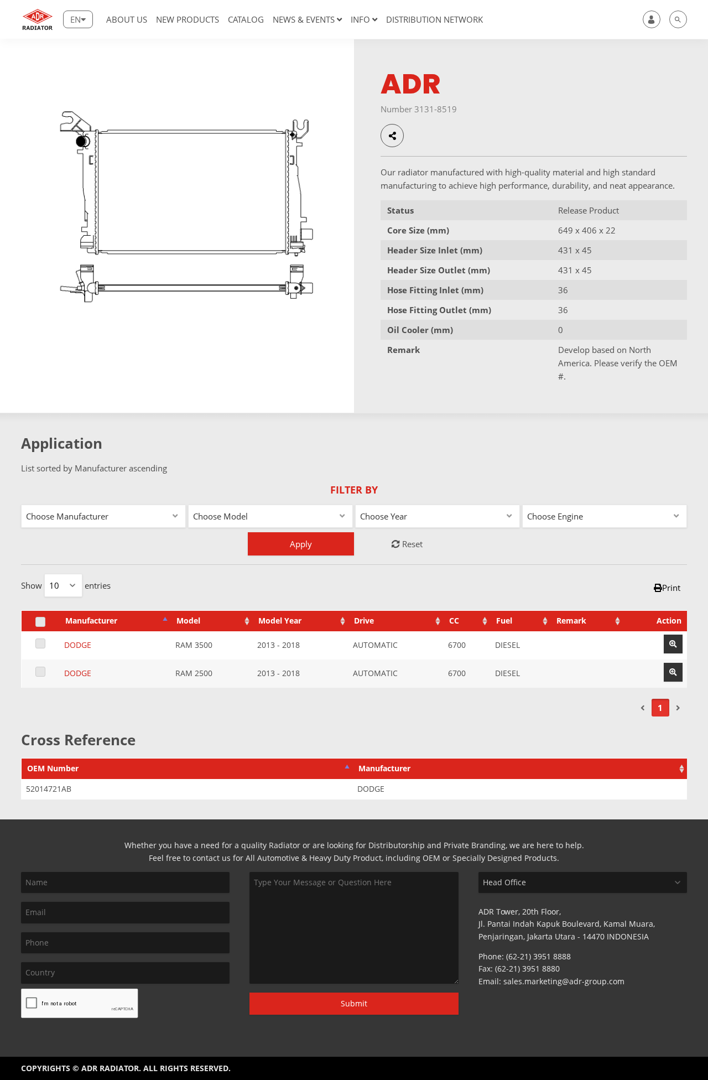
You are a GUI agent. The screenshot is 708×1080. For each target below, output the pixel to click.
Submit (354, 1003)
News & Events (304, 19)
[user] (651, 19)
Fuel (504, 621)
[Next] (678, 707)
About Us (126, 19)
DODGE (77, 645)
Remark (571, 621)
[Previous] (643, 707)
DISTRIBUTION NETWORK (434, 19)
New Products (187, 19)
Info (360, 19)
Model (188, 621)
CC (454, 621)
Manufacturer (91, 621)
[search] (678, 19)
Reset (411, 543)
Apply (301, 543)
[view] (673, 644)
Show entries (66, 585)
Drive (364, 621)
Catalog (246, 19)
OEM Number (53, 768)
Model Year (279, 621)
